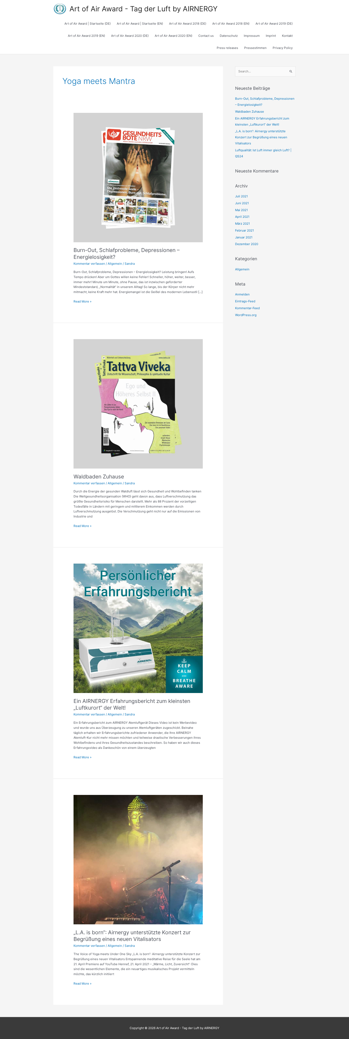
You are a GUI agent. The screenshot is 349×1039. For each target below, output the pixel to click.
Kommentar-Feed (247, 308)
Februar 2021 (244, 230)
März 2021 (242, 223)
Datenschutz (229, 36)
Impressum (252, 36)
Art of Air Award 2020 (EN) (173, 36)
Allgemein (115, 264)
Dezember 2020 (246, 244)
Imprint (271, 36)
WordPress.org (245, 315)
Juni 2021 (242, 203)
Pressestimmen (255, 48)
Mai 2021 (241, 210)
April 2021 (242, 217)
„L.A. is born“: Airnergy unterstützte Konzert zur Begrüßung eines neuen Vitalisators (261, 137)
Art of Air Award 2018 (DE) (187, 23)
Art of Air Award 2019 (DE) (274, 23)
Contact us (206, 36)
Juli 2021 (241, 196)
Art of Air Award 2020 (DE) (130, 36)
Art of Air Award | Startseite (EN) (140, 23)
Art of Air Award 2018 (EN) (230, 23)
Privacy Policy (283, 48)
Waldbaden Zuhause (99, 476)
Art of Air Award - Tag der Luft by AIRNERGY (143, 8)
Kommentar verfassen (89, 264)
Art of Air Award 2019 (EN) (86, 36)
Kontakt (287, 36)
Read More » (82, 301)
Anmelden (242, 294)
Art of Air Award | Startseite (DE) (87, 23)
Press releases (227, 48)
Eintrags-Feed (245, 301)
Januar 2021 (243, 237)
